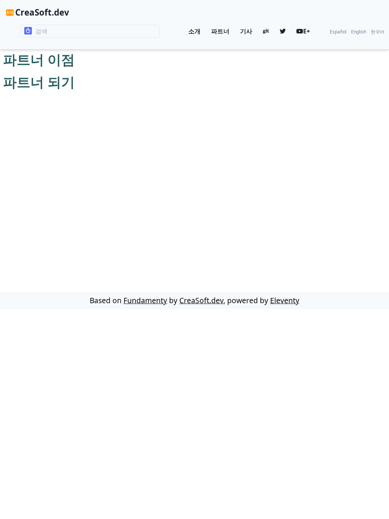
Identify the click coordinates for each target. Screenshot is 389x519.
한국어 (377, 31)
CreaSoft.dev (42, 12)
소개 (194, 31)
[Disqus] (194, 188)
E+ (306, 31)
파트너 (220, 31)
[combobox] (90, 31)
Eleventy (284, 300)
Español (338, 31)
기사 (246, 31)
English (358, 31)
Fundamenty (145, 300)
